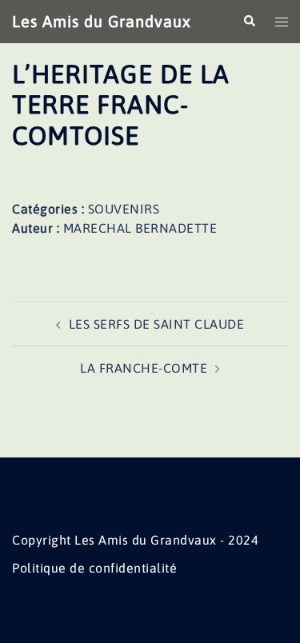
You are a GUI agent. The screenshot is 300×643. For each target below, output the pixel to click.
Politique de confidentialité (94, 568)
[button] (248, 21)
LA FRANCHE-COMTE (143, 368)
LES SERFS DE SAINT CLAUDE (157, 324)
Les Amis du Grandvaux (101, 21)
